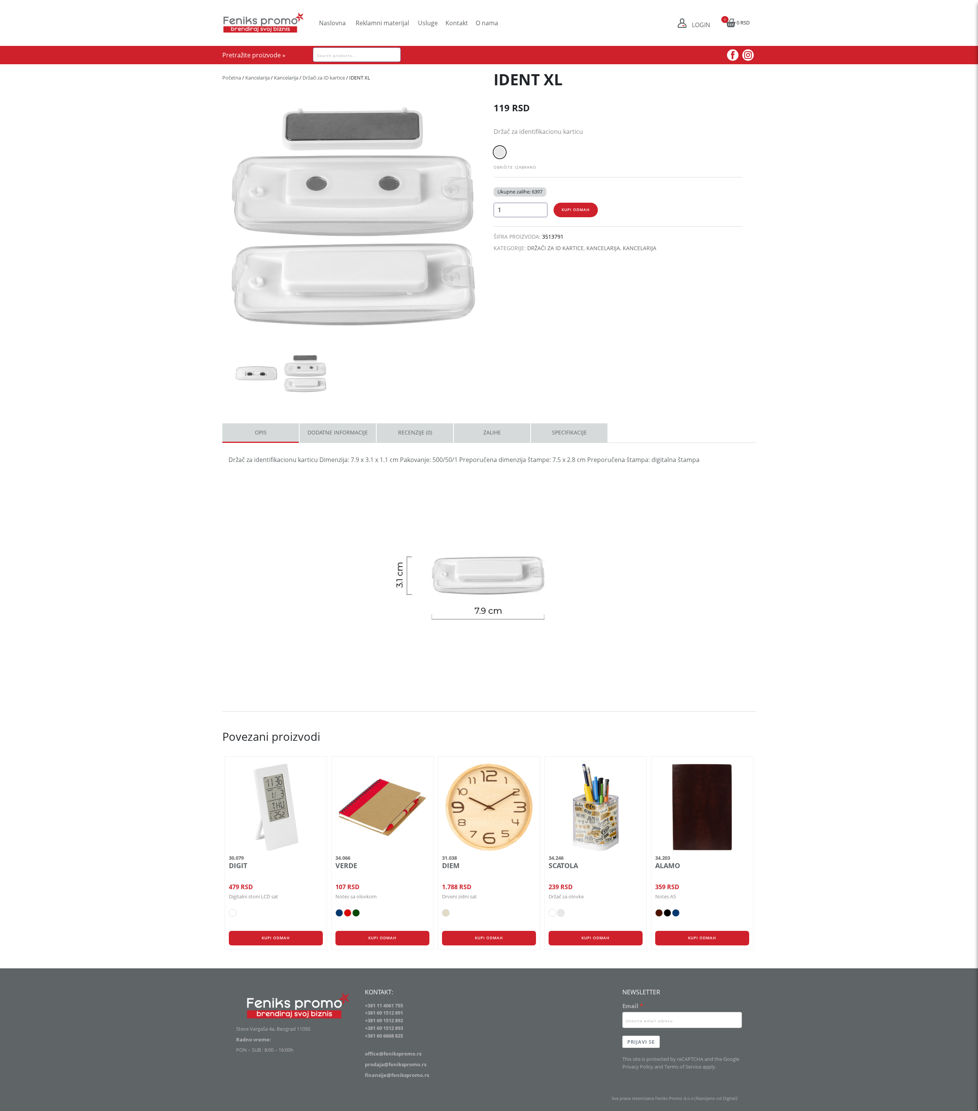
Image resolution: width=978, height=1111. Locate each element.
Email (630, 1006)
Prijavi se (641, 1041)
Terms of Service (682, 1066)
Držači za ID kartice (324, 77)
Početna (231, 77)
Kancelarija (257, 77)
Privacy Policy (637, 1066)
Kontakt (456, 23)
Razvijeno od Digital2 (717, 1098)
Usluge (428, 23)
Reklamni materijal (382, 23)
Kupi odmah (576, 209)
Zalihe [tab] (492, 432)
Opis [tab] (261, 432)
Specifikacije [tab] (569, 432)
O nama (487, 23)
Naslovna (332, 23)
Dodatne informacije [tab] (338, 432)
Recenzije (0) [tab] (415, 432)
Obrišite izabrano (515, 167)
